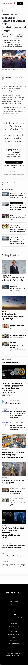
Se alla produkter (14, 610)
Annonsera (14, 607)
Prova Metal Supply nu (14, 162)
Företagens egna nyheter (11, 362)
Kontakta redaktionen (14, 634)
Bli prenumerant (14, 601)
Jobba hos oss (14, 640)
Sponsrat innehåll (14, 626)
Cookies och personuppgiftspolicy (14, 618)
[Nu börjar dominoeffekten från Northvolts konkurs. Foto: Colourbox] (14, 59)
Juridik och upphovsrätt (14, 620)
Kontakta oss (14, 637)
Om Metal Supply (14, 643)
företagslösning (19, 174)
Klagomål (14, 623)
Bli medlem (14, 604)
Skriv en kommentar (20, 183)
